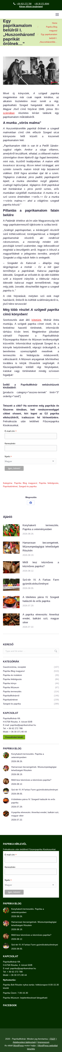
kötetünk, (37, 320)
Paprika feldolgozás (48, 483)
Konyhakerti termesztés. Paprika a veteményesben (41, 527)
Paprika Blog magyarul (25, 483)
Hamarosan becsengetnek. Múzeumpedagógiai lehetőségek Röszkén (41, 546)
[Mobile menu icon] (57, 14)
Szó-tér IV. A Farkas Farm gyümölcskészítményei (41, 581)
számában (9, 113)
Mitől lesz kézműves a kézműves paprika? (41, 564)
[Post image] (11, 530)
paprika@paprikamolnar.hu (23, 725)
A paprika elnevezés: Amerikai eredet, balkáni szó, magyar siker (41, 618)
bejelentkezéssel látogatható (33, 997)
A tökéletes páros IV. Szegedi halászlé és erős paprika (41, 599)
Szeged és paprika (28, 486)
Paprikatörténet (10, 486)
